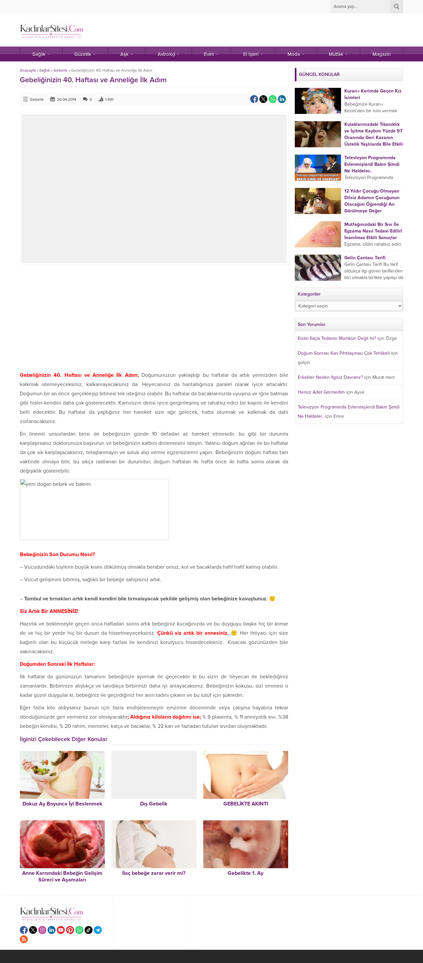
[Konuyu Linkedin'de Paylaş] (282, 99)
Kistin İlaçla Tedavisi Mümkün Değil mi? (337, 338)
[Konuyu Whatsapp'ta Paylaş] (273, 99)
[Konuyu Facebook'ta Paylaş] (254, 99)
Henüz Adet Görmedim (321, 392)
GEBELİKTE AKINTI (245, 804)
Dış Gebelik (154, 804)
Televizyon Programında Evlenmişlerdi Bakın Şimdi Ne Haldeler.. (372, 164)
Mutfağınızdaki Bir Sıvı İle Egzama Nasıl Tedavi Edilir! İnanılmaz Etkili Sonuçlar (373, 231)
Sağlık (44, 70)
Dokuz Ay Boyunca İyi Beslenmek (62, 804)
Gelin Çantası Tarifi (365, 258)
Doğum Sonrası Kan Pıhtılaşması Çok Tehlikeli (344, 353)
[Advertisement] (154, 317)
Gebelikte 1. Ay (245, 873)
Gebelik (60, 70)
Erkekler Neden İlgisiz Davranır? (330, 377)
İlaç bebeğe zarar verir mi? (153, 873)
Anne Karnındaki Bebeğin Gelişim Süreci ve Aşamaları (62, 876)
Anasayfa (28, 70)
